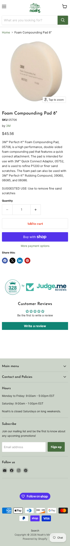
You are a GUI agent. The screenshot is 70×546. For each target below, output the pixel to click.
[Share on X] (12, 261)
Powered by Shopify (35, 538)
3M (8, 126)
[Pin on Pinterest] (27, 261)
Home (6, 32)
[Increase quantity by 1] (36, 209)
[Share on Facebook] (5, 261)
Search (35, 530)
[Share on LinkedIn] (20, 261)
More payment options (35, 245)
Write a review (35, 326)
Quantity (7, 200)
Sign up (56, 447)
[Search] (63, 20)
